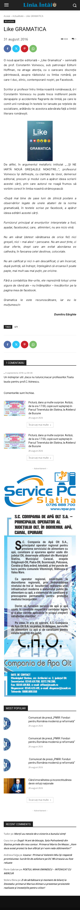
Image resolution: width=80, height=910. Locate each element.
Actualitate (18, 16)
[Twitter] (16, 48)
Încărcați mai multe (39, 424)
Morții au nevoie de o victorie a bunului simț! (40, 833)
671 (16, 326)
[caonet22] (40, 604)
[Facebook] (7, 48)
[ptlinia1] (40, 490)
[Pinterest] (24, 48)
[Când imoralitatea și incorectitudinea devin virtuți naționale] (14, 785)
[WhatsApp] (33, 48)
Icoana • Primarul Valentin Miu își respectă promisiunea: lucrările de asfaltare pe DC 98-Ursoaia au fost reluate (38, 858)
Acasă (7, 16)
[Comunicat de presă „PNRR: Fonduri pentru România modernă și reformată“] (14, 723)
